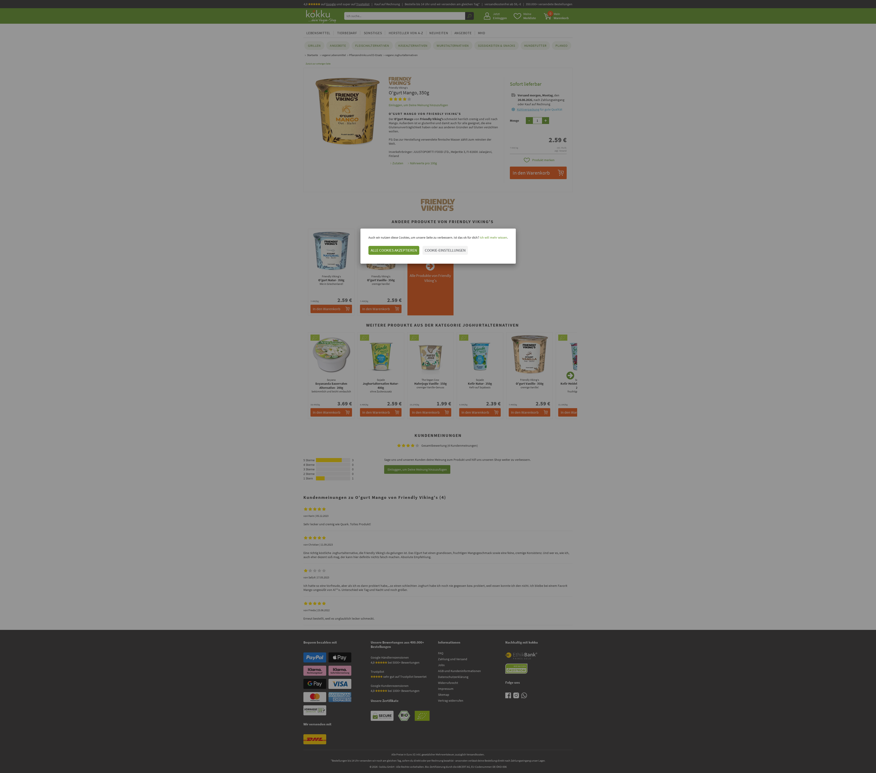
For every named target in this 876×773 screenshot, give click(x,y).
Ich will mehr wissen (493, 237)
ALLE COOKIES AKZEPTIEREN (394, 250)
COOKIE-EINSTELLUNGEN (445, 250)
